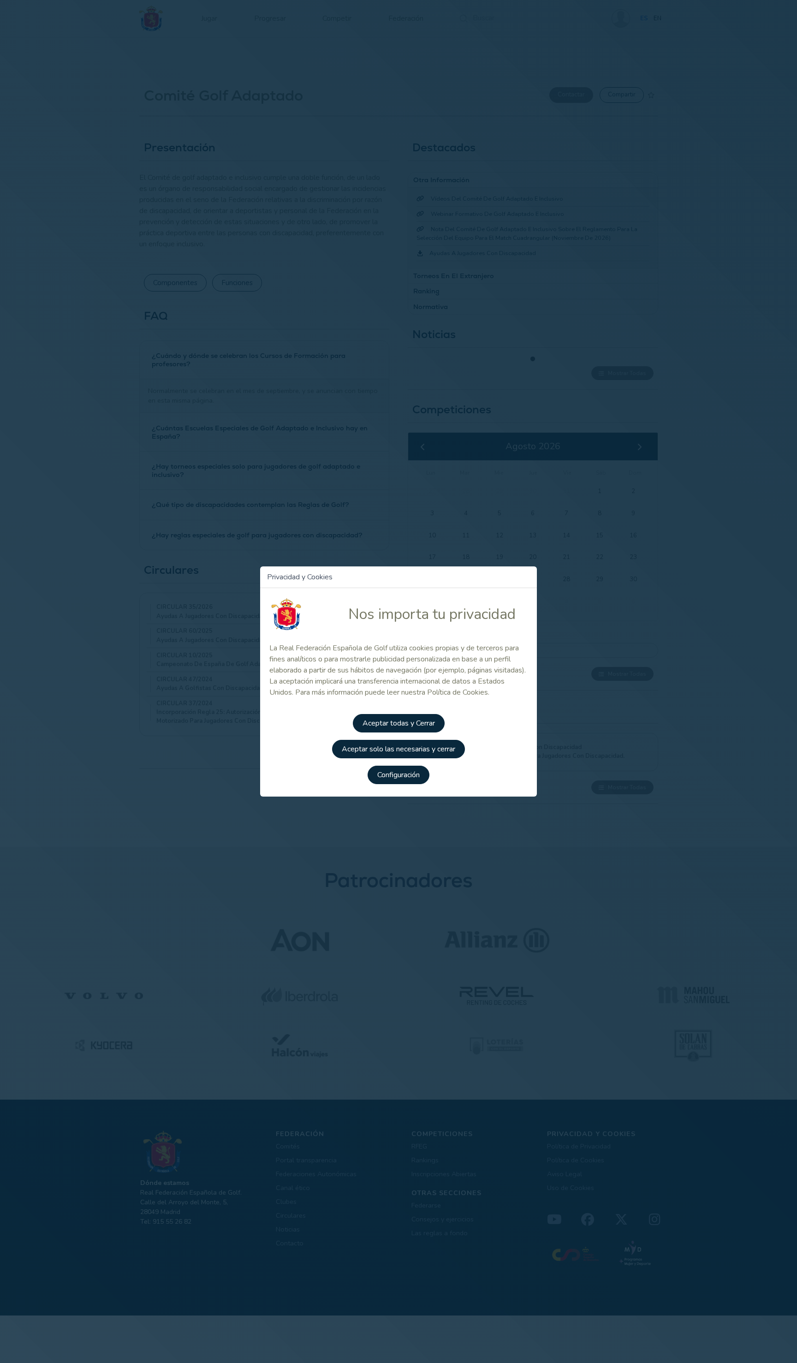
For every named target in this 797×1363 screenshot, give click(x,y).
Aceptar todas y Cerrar (399, 723)
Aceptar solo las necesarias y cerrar (398, 749)
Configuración (398, 775)
